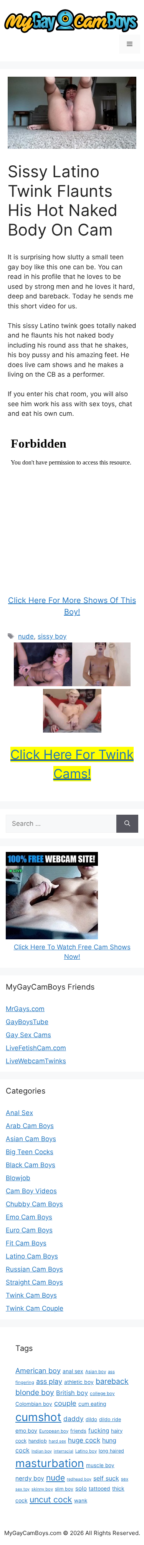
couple (65, 1403)
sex (124, 1479)
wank (80, 1500)
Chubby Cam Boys (34, 1204)
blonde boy (34, 1392)
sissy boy (52, 636)
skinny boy (42, 1489)
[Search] (127, 824)
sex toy (22, 1489)
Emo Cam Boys (29, 1217)
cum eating (92, 1403)
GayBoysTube (27, 1022)
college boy (102, 1393)
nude (26, 636)
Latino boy (86, 1451)
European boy (53, 1431)
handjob (37, 1441)
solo (81, 1488)
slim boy (64, 1489)
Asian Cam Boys (31, 1139)
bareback (112, 1381)
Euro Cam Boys (29, 1230)
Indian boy (41, 1451)
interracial (63, 1451)
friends (78, 1431)
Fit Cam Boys (26, 1243)
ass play (49, 1381)
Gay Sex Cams (28, 1035)
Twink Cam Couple (34, 1308)
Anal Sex (19, 1113)
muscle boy (100, 1465)
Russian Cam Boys (34, 1269)
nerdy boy (29, 1478)
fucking (98, 1430)
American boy (38, 1370)
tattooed (99, 1489)
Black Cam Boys (30, 1165)
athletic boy (79, 1382)
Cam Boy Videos (31, 1191)
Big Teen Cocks (29, 1152)
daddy (73, 1419)
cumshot (38, 1417)
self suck (106, 1478)
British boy (72, 1393)
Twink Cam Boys (31, 1295)
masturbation (49, 1463)
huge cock (84, 1440)
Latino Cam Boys (32, 1256)
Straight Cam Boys (34, 1282)
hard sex (57, 1441)
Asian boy (95, 1371)
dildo (91, 1419)
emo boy (26, 1430)
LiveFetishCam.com (36, 1048)
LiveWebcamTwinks (36, 1061)
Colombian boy (33, 1404)
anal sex (73, 1371)
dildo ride (110, 1419)
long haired (111, 1451)
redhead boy (79, 1479)
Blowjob (18, 1178)
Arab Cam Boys (30, 1126)
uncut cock (51, 1499)
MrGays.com (25, 1009)
